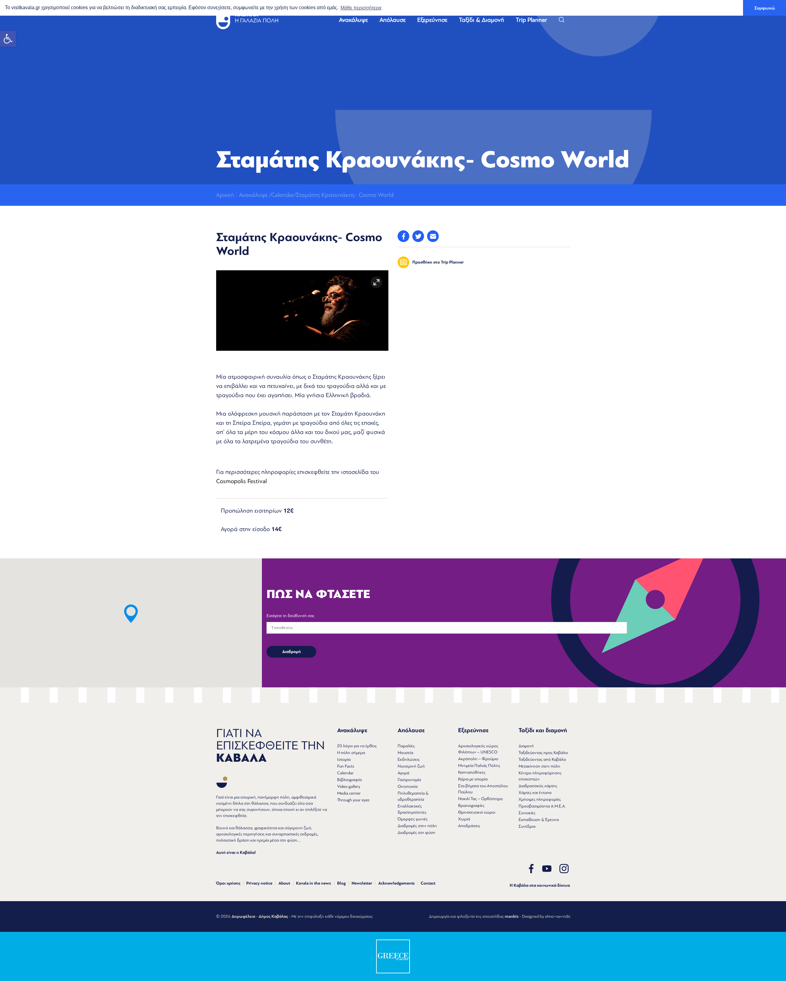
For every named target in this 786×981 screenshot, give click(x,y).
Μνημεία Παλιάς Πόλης (479, 765)
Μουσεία (405, 752)
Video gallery (348, 786)
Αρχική (225, 194)
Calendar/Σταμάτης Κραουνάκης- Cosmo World (332, 194)
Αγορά (403, 773)
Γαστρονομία (409, 779)
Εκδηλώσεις (409, 759)
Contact (428, 883)
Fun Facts (345, 766)
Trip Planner (531, 20)
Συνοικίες (527, 813)
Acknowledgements (396, 883)
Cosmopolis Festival (241, 481)
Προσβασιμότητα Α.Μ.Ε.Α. (542, 806)
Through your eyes (353, 800)
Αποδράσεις (469, 825)
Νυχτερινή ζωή (411, 766)
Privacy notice (259, 883)
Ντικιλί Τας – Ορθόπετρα (480, 798)
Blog (341, 883)
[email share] (433, 236)
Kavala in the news (313, 883)
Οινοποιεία (408, 786)
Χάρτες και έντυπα (535, 792)
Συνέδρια (527, 826)
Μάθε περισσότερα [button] (360, 7)
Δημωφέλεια (243, 916)
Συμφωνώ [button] (764, 8)
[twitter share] (418, 236)
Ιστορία (344, 759)
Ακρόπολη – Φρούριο (478, 758)
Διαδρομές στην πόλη (417, 825)
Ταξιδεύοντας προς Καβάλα (543, 752)
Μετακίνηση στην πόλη (539, 766)
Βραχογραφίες (471, 805)
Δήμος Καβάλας (273, 916)
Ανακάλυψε (353, 20)
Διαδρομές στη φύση (416, 832)
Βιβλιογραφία (349, 779)
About (284, 883)
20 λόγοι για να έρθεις (357, 746)
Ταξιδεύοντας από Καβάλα (542, 759)
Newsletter (362, 883)
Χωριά (464, 819)
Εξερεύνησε (432, 20)
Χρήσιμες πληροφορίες (540, 799)
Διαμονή (526, 746)
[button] (8, 39)
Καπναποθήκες (471, 772)
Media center (349, 793)
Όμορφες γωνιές (413, 819)
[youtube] (547, 868)
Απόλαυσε (392, 20)
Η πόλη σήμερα (351, 752)
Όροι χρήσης (228, 883)
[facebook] (531, 868)
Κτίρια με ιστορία (473, 779)
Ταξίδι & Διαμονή (481, 20)
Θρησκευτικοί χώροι (476, 812)
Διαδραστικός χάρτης (538, 786)
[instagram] (564, 868)
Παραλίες (406, 746)
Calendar (345, 773)
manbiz (512, 916)
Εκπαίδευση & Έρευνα (539, 819)
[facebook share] (403, 236)
